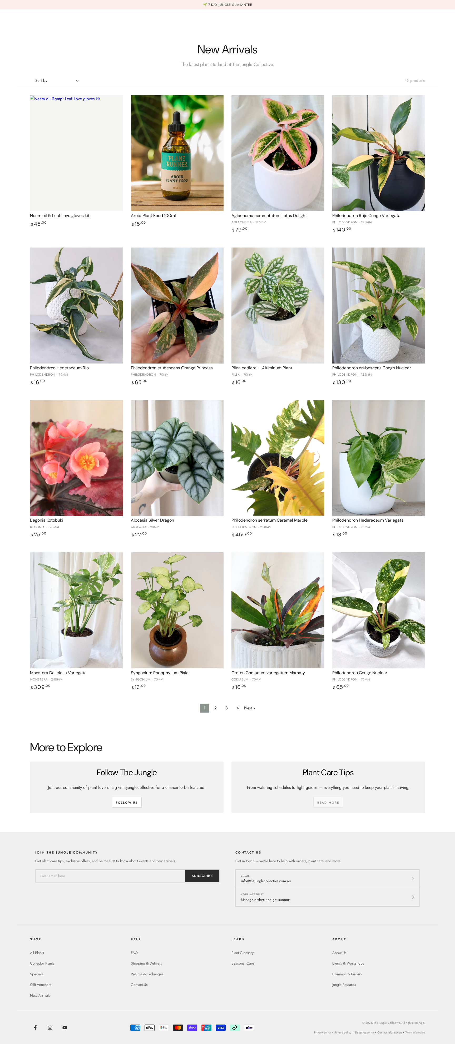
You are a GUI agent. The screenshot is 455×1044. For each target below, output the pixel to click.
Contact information (389, 1032)
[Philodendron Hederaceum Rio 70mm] (76, 306)
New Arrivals (40, 995)
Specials (36, 974)
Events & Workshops (348, 963)
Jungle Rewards (344, 984)
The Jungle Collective (387, 1023)
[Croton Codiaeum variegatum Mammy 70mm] (277, 610)
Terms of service (415, 1032)
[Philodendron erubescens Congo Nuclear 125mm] (378, 306)
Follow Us (127, 802)
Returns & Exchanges (147, 974)
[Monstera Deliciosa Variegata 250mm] (76, 610)
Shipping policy (364, 1032)
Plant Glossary (242, 952)
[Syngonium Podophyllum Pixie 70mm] (177, 610)
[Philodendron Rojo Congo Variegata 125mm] (378, 153)
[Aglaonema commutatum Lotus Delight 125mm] (277, 153)
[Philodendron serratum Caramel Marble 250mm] (277, 458)
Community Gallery (347, 974)
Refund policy (342, 1032)
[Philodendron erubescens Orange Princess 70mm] (177, 306)
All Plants (37, 952)
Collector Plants (42, 963)
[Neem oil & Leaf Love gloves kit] (76, 153)
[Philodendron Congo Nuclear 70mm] (378, 610)
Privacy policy (322, 1032)
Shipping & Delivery (146, 963)
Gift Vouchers (40, 984)
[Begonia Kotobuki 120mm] (76, 458)
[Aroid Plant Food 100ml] (177, 153)
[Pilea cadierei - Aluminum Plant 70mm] (277, 306)
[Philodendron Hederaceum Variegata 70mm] (378, 458)
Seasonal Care (242, 963)
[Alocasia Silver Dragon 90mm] (177, 458)
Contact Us (139, 984)
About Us (339, 952)
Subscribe (202, 876)
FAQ (134, 952)
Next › (249, 708)
